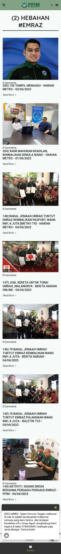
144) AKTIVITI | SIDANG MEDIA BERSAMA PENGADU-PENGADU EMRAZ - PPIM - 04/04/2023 (30, 490)
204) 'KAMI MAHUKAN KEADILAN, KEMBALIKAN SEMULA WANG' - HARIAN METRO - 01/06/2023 (30, 154)
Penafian (29, 540)
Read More (8, 94)
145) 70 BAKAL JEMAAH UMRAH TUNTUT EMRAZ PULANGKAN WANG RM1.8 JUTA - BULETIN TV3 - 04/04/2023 (28, 419)
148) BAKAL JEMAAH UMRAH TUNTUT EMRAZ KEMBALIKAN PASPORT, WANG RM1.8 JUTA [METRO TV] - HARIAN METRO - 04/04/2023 (29, 221)
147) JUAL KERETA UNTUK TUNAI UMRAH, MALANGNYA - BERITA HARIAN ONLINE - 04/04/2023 (30, 286)
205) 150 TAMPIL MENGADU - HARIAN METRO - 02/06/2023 (28, 87)
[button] (4, 5)
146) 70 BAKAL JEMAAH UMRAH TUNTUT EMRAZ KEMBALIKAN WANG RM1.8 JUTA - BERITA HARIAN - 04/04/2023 (28, 355)
